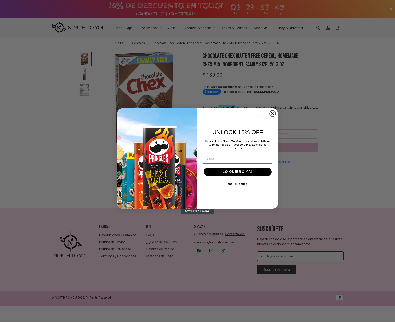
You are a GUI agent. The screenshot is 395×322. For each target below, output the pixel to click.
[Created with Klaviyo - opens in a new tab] (197, 211)
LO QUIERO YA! (238, 171)
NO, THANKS (237, 184)
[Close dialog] (273, 113)
